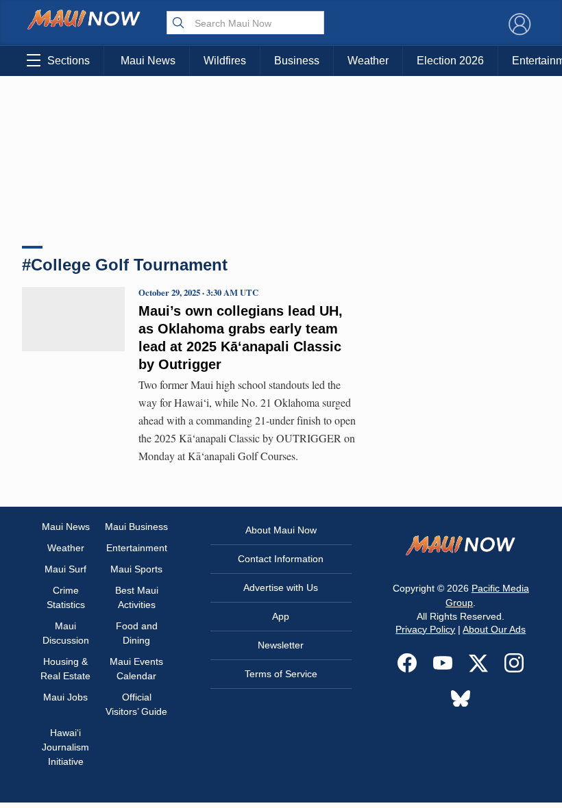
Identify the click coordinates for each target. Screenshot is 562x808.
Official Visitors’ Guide (136, 704)
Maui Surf (65, 569)
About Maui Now (281, 530)
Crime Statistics (66, 597)
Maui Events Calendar (136, 668)
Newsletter (281, 645)
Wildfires (225, 60)
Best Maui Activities (136, 597)
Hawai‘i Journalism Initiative (65, 747)
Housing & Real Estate (65, 668)
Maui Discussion (65, 633)
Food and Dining (137, 633)
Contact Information (280, 558)
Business (296, 60)
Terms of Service (281, 673)
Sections (68, 60)
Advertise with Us (280, 587)
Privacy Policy (425, 629)
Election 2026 (450, 60)
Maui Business (136, 526)
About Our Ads (494, 629)
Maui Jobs (65, 697)
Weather (368, 60)
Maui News (148, 60)
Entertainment (136, 547)
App (280, 616)
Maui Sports (136, 569)
